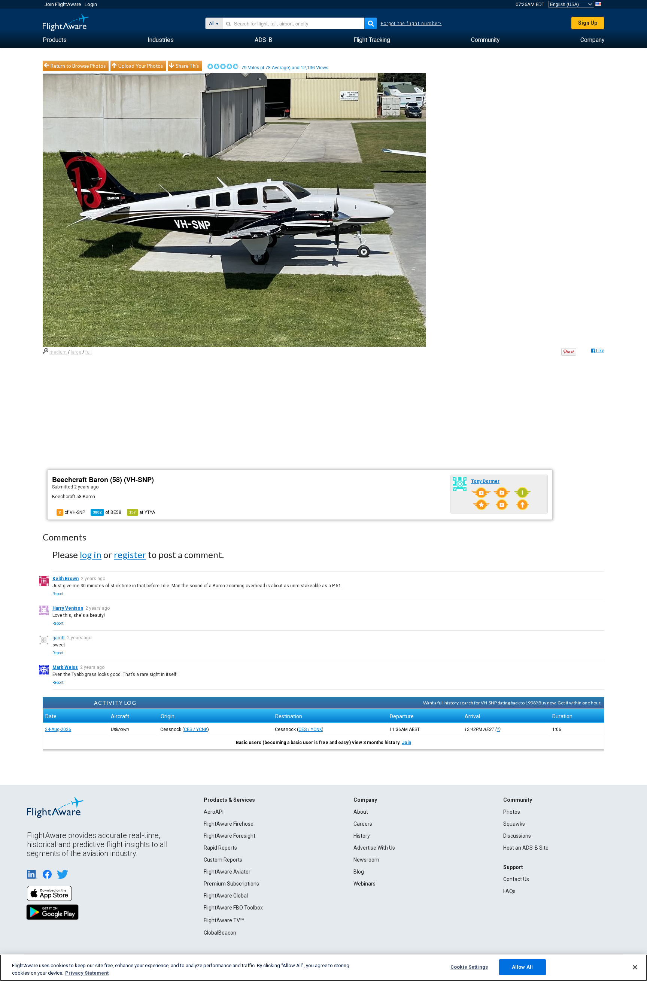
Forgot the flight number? (411, 23)
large (76, 352)
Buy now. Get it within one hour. (569, 703)
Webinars (364, 884)
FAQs (509, 891)
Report (57, 593)
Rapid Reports (220, 848)
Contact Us (516, 879)
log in (90, 554)
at (142, 512)
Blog (358, 872)
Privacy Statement (87, 973)
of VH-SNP (72, 512)
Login (91, 4)
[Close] (635, 967)
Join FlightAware (63, 4)
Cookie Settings (469, 967)
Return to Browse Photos (78, 66)
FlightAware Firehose (228, 824)
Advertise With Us (374, 848)
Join (406, 742)
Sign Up (587, 23)
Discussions (517, 836)
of (107, 512)
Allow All (522, 967)
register (130, 554)
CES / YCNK (195, 729)
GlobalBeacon (220, 933)
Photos (511, 812)
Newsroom (366, 860)
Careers (362, 824)
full (88, 352)
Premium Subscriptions (231, 884)
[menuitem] (55, 40)
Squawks (514, 824)
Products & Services (229, 800)
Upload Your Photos (140, 66)
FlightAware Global (226, 896)
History (361, 836)
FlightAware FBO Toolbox (233, 908)
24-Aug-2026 (58, 729)
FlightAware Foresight (229, 836)
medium (58, 352)
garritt (58, 637)
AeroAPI (214, 812)
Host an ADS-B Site (526, 848)
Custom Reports (223, 860)
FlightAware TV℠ (224, 920)
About (360, 812)
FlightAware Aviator (227, 872)
